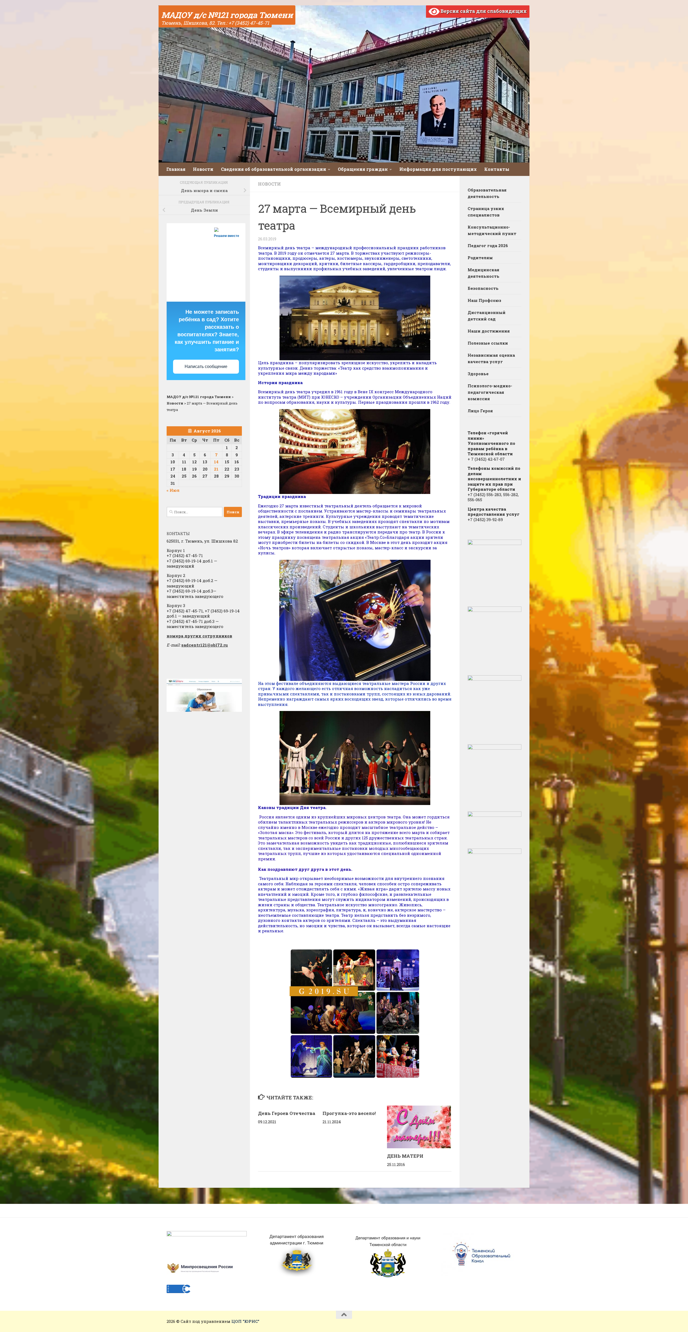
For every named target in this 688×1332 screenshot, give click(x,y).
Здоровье (478, 373)
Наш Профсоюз (484, 300)
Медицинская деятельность (483, 273)
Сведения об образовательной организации (273, 169)
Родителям (480, 257)
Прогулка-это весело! (349, 1113)
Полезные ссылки (488, 343)
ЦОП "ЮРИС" (245, 1321)
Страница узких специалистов (486, 212)
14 (216, 461)
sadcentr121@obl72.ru (204, 645)
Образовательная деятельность (487, 193)
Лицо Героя (480, 410)
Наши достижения (489, 331)
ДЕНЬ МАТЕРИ (405, 1156)
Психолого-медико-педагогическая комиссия (490, 392)
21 (216, 469)
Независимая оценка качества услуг (491, 358)
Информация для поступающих (438, 169)
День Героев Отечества (286, 1113)
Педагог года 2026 (488, 245)
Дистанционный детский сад (487, 316)
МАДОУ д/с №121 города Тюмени (227, 15)
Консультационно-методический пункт (492, 230)
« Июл (173, 490)
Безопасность (483, 288)
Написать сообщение (206, 366)
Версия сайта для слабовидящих (483, 11)
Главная (175, 169)
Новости (203, 169)
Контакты (496, 169)
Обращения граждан (363, 169)
